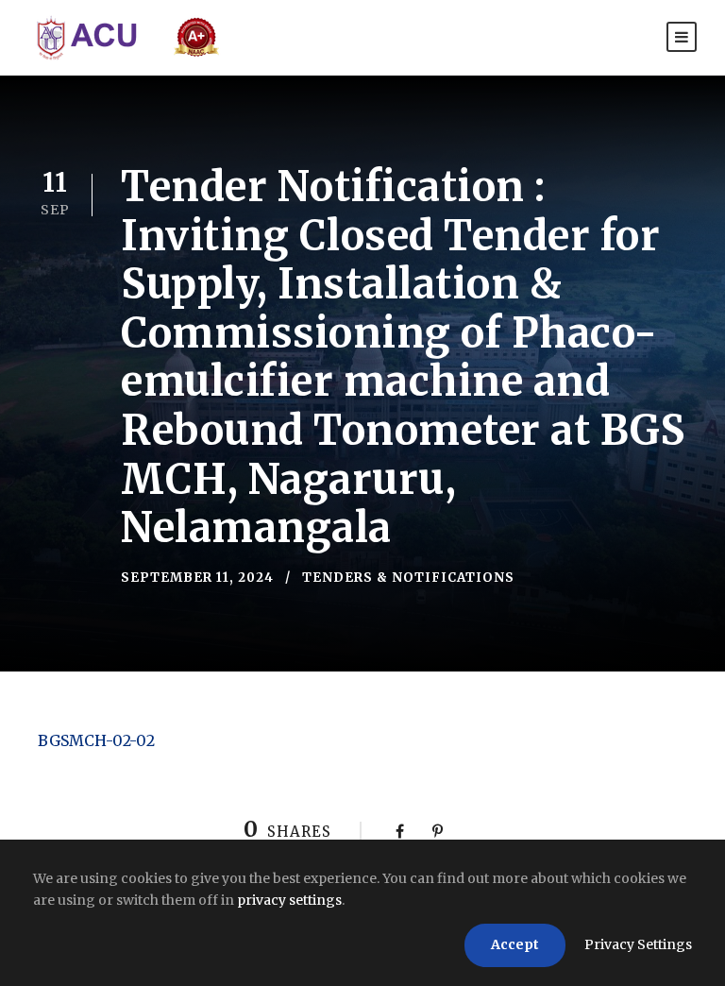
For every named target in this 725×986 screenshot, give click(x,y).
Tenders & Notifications (408, 578)
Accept (515, 944)
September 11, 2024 (197, 578)
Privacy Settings (638, 944)
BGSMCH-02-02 (96, 740)
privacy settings (289, 900)
